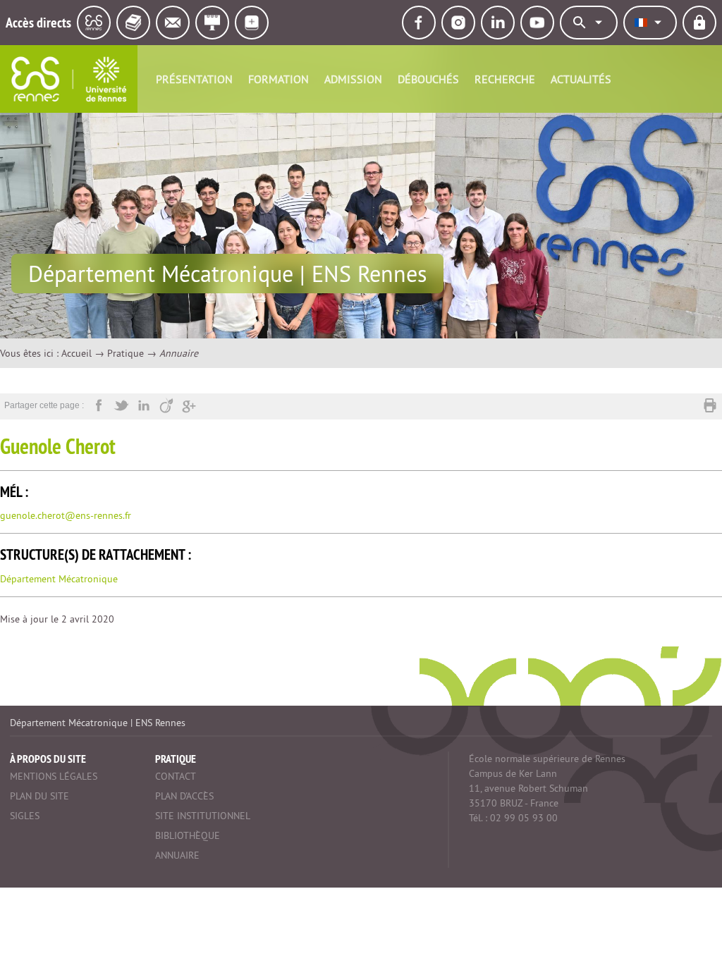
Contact (175, 776)
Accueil (76, 353)
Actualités (581, 79)
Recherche (505, 79)
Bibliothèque (187, 835)
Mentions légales (53, 776)
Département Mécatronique (59, 578)
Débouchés (428, 79)
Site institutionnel (202, 815)
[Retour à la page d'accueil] (68, 79)
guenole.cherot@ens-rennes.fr (65, 515)
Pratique (125, 353)
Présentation (194, 79)
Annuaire (177, 855)
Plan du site (39, 796)
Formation (278, 79)
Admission (353, 79)
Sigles (24, 815)
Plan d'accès (184, 796)
